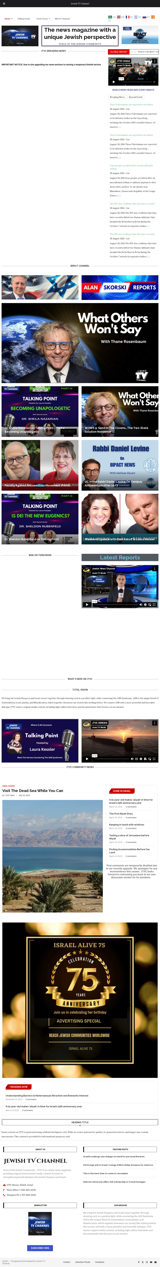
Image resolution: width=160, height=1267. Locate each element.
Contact (66, 1262)
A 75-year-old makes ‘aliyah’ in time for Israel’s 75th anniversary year (131, 801)
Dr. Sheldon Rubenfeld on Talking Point (32, 539)
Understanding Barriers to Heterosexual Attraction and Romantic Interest (47, 1095)
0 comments (131, 807)
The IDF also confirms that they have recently (132, 173)
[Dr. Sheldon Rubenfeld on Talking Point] (40, 519)
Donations (99, 1262)
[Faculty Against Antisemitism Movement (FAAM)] (40, 465)
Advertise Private (82, 1262)
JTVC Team (10, 795)
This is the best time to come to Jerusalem (105, 1173)
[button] (132, 51)
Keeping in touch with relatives (126, 824)
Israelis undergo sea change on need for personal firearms (114, 1156)
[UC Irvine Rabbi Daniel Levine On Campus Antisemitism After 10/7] (120, 465)
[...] (119, 126)
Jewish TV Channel (80, 3)
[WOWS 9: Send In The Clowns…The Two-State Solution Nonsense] (120, 411)
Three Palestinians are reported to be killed (131, 104)
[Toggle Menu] (4, 3)
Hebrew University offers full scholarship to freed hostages (114, 1182)
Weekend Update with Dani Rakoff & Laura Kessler (120, 539)
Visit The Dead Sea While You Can (32, 790)
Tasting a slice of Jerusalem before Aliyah (129, 837)
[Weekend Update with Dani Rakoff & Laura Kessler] (120, 519)
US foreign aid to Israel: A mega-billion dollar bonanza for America (118, 1165)
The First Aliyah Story (121, 813)
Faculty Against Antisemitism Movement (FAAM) (37, 485)
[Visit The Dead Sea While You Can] (52, 848)
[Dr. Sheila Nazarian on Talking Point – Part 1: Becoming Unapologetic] (40, 411)
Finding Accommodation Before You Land (129, 851)
